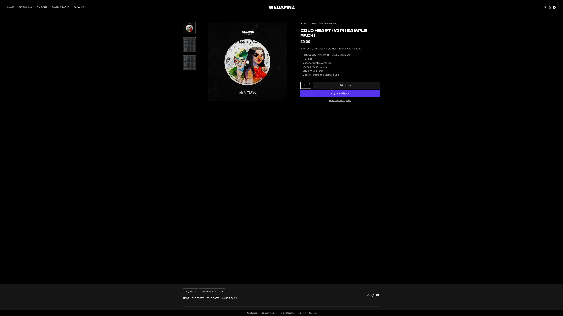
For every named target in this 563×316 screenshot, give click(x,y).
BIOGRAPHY (25, 7)
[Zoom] (247, 61)
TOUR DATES (213, 298)
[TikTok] (373, 295)
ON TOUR (42, 7)
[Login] (545, 7)
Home (303, 23)
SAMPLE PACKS (60, 7)
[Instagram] (368, 295)
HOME (10, 7)
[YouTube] (377, 295)
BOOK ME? (80, 7)
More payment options (340, 100)
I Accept (313, 313)
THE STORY (198, 298)
